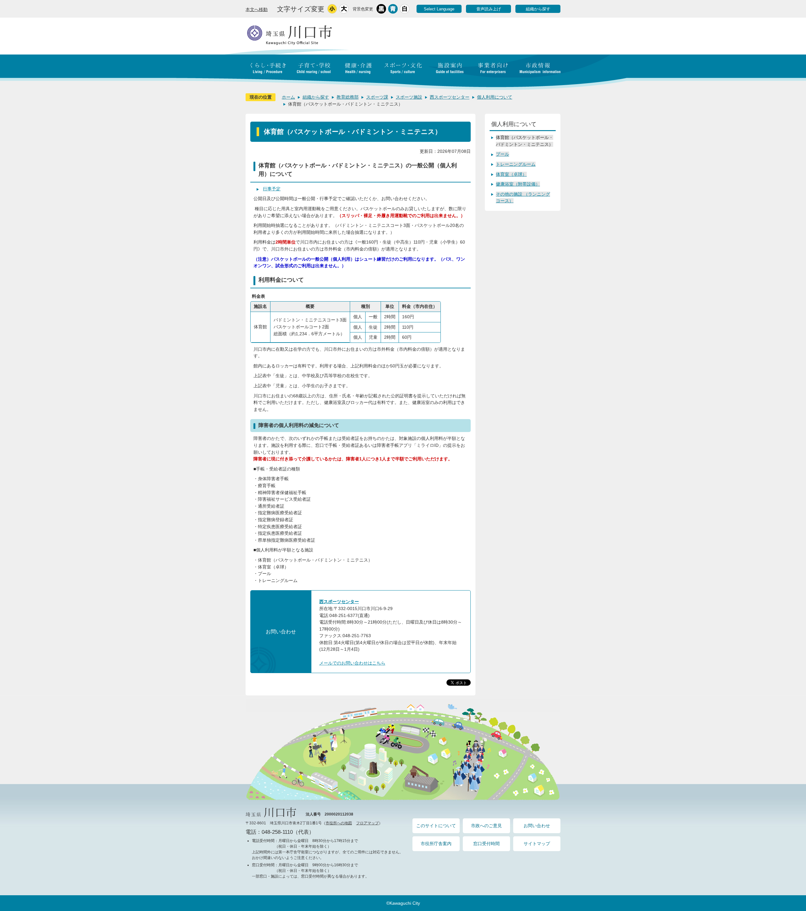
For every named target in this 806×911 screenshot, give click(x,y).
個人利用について (494, 97)
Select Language (439, 9)
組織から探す (538, 9)
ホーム (288, 97)
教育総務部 (348, 97)
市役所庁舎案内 (436, 843)
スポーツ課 (377, 97)
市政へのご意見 (486, 825)
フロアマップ (367, 823)
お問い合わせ (537, 825)
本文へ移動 (257, 9)
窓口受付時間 (486, 843)
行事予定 (272, 188)
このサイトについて (436, 825)
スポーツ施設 (409, 97)
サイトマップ (537, 843)
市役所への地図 (339, 823)
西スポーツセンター (449, 97)
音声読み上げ (488, 9)
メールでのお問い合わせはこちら (352, 663)
